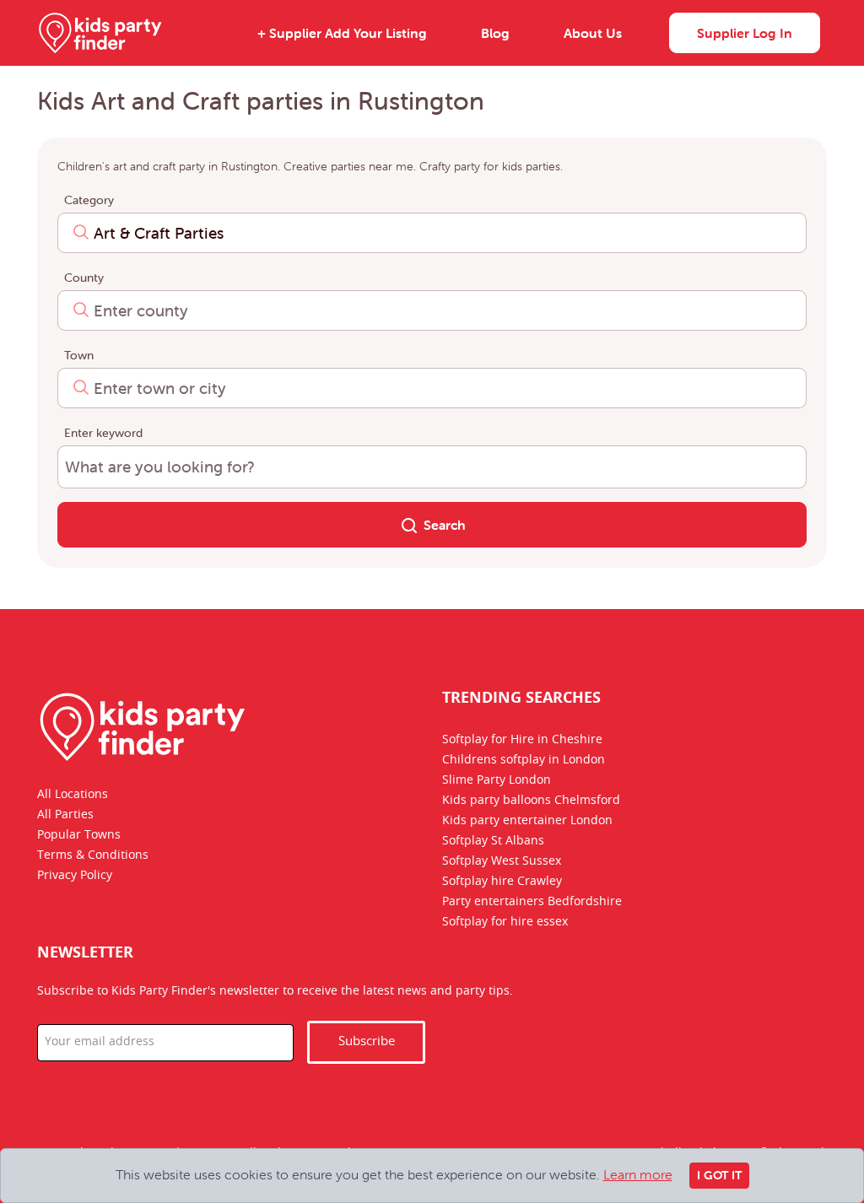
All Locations (72, 795)
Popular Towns (79, 835)
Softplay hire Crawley (502, 881)
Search (445, 524)
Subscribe (366, 1041)
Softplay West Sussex (501, 861)
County (84, 277)
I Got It (719, 1175)
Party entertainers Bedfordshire (532, 902)
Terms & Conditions (92, 855)
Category (89, 200)
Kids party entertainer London (527, 821)
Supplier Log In (744, 32)
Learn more (637, 1174)
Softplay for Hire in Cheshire (522, 740)
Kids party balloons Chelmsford (531, 800)
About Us (593, 32)
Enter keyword (103, 432)
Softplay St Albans (493, 841)
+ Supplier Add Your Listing (342, 32)
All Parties (65, 815)
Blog (495, 32)
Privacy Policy (74, 876)
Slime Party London (496, 780)
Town (79, 355)
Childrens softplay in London (523, 760)
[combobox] (432, 233)
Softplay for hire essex (505, 922)
